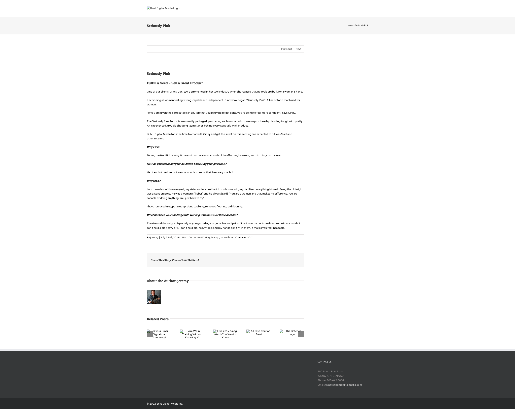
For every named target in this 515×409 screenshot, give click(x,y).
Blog (184, 237)
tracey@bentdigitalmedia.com (343, 384)
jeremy (154, 237)
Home (350, 25)
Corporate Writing (199, 237)
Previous (286, 49)
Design (215, 237)
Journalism (226, 237)
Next (298, 49)
